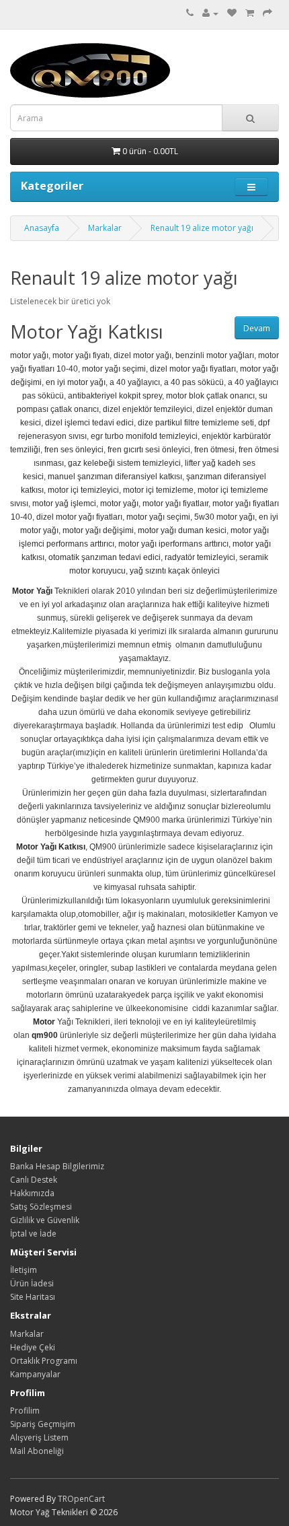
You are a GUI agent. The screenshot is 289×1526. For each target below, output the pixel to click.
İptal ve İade (33, 1233)
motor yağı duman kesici (182, 530)
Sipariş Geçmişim (42, 1424)
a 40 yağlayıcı (135, 382)
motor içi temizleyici (83, 490)
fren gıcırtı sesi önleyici (149, 449)
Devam (256, 328)
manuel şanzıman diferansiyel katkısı (115, 476)
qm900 (45, 1035)
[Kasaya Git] (267, 13)
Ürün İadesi (32, 1283)
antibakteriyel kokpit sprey (115, 396)
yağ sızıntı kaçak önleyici (175, 571)
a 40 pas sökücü (194, 382)
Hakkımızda (32, 1193)
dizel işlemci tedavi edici (89, 422)
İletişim (23, 1270)
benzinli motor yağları (214, 355)
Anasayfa (41, 228)
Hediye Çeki (32, 1347)
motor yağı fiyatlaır (175, 503)
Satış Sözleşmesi (41, 1206)
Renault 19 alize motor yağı (202, 228)
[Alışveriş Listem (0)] (232, 13)
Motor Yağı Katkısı (50, 847)
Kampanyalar (35, 1374)
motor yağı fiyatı (81, 355)
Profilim (25, 1410)
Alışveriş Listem (39, 1437)
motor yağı (29, 355)
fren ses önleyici (74, 449)
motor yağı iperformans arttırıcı (173, 544)
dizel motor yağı (142, 355)
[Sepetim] (249, 13)
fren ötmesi (214, 449)
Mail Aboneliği (37, 1451)
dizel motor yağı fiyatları (193, 369)
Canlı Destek (33, 1179)
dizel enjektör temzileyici (147, 409)
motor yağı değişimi (98, 530)
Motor (44, 1022)
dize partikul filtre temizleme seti (196, 422)
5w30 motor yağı (224, 517)
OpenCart (86, 1498)
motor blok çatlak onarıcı (210, 396)
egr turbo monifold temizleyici (144, 436)
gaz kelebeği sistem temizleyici (124, 463)
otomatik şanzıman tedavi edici (104, 557)
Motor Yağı (32, 591)
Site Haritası (32, 1297)
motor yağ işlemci (64, 503)
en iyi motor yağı (76, 382)
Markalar (105, 228)
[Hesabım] (210, 13)
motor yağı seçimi (114, 369)
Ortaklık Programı (43, 1360)
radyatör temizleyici (200, 557)
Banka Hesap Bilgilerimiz (57, 1166)
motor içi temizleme (158, 490)
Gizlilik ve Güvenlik (44, 1220)
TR (62, 1498)
